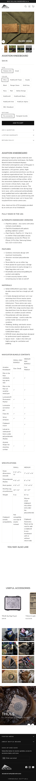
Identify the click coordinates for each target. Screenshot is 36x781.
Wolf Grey (26, 85)
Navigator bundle (22, 116)
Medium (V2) (7, 71)
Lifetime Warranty (10, 135)
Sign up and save (10, 748)
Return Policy (8, 140)
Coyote (27, 80)
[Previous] (28, 725)
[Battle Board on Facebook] (26, 767)
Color (4, 76)
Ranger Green (14, 85)
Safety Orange (21, 91)
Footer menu (8, 736)
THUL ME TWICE (9, 721)
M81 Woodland (8, 107)
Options (5, 112)
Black (5, 85)
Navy (5, 91)
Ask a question (8, 130)
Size (3, 67)
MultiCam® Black (19, 96)
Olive (5, 80)
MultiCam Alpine (22, 102)
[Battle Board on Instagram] (30, 767)
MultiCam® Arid (8, 102)
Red (11, 91)
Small (17, 71)
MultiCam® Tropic (16, 80)
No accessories (8, 116)
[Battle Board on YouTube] (33, 767)
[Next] (32, 725)
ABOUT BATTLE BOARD (11, 741)
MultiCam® (7, 96)
